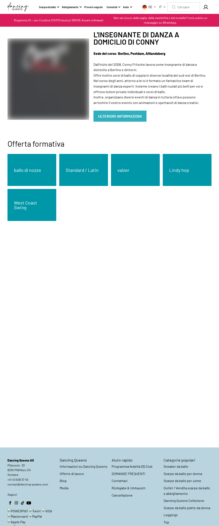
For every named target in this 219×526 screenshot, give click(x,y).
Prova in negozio (93, 7)
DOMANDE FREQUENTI (128, 474)
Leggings (171, 515)
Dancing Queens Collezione (184, 500)
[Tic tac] (22, 503)
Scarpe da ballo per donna (183, 474)
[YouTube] (28, 503)
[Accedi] (205, 7)
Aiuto (126, 7)
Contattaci (119, 481)
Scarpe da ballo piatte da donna (187, 508)
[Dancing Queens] (18, 7)
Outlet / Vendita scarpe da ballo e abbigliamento (187, 490)
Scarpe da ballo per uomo (182, 481)
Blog (63, 481)
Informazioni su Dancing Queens (83, 466)
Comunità (112, 7)
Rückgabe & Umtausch (128, 488)
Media (64, 488)
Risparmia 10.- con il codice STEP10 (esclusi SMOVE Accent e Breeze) (58, 20)
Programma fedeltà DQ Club (132, 466)
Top (166, 522)
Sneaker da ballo (176, 466)
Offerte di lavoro (72, 474)
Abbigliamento (70, 7)
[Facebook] (10, 503)
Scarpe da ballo (47, 7)
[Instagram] (16, 503)
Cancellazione (122, 495)
